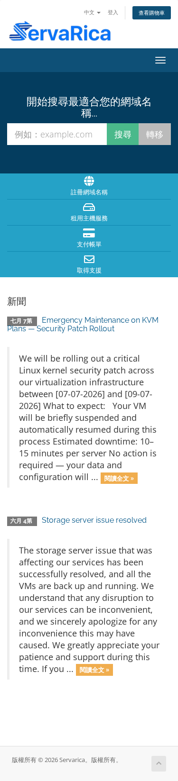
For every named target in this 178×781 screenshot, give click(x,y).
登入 (113, 12)
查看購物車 (152, 12)
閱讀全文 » (119, 477)
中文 (90, 12)
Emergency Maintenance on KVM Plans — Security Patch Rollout (83, 324)
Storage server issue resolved (94, 520)
